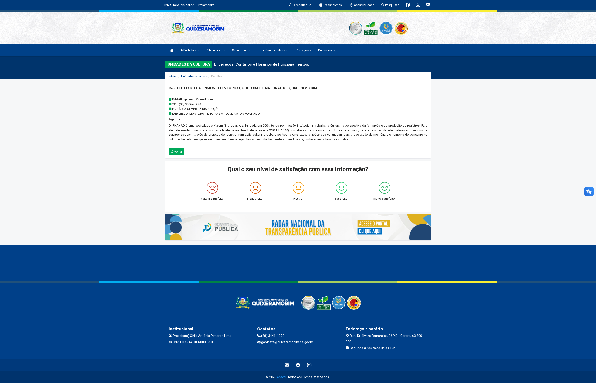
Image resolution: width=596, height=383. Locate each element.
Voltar (177, 151)
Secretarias (240, 50)
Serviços (303, 50)
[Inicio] (172, 50)
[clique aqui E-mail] (287, 365)
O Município (214, 50)
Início (172, 76)
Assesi (281, 377)
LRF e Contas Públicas (272, 50)
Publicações (327, 50)
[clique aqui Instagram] (309, 365)
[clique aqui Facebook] (298, 365)
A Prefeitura (189, 50)
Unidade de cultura (194, 76)
